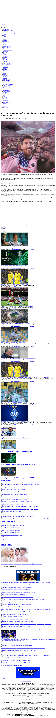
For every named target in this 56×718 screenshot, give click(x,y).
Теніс (4, 36)
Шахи (4, 73)
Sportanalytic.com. (7, 175)
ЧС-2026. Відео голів (8, 521)
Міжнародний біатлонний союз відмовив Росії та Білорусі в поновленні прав (19, 592)
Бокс (4, 35)
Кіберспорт (6, 41)
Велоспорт (5, 69)
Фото (4, 42)
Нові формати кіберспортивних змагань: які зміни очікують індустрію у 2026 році (20, 509)
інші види (5, 75)
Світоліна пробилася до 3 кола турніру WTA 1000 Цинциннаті (15, 611)
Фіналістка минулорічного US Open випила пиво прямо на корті (16, 587)
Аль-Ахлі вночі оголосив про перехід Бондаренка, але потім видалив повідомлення (20, 491)
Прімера (5, 57)
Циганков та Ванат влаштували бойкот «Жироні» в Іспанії (14, 284)
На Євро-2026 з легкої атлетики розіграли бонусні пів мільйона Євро (17, 597)
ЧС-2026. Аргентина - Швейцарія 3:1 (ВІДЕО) (11, 535)
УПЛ (4, 53)
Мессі (2, 227)
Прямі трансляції (7, 46)
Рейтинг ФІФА (6, 80)
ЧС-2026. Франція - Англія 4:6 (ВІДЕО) (10, 527)
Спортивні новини (7, 539)
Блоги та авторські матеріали (10, 33)
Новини (5, 78)
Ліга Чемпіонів (6, 47)
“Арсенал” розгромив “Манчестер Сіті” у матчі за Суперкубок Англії (17, 306)
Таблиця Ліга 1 (6, 86)
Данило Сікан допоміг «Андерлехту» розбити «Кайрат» (14, 494)
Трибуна (5, 76)
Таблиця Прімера (7, 85)
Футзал (5, 65)
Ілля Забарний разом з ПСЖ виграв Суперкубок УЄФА (17, 478)
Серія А (5, 59)
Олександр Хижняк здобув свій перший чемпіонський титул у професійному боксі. (20, 484)
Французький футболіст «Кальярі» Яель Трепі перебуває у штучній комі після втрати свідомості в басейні (25, 582)
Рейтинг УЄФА (7, 79)
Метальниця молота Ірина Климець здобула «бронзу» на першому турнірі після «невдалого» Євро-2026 (25, 518)
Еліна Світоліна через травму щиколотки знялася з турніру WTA (16, 584)
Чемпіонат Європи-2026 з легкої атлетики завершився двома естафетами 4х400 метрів (21, 629)
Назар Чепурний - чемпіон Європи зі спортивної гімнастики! (15, 487)
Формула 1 (5, 37)
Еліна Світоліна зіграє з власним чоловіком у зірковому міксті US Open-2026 (18, 602)
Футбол (5, 34)
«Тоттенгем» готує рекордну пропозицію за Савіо (12, 496)
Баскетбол (5, 40)
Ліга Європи (6, 48)
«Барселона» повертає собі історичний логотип (12, 504)
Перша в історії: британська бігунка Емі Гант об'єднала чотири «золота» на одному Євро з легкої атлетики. (26, 609)
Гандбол (5, 70)
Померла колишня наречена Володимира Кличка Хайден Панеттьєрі (21, 564)
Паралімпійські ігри (8, 30)
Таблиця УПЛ (6, 81)
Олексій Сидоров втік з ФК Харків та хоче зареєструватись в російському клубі (19, 506)
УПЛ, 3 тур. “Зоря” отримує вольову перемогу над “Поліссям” (15, 614)
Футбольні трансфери (8, 64)
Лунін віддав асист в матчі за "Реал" (9, 246)
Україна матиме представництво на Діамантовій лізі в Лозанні (15, 589)
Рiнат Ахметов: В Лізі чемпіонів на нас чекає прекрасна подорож (16, 604)
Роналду (6, 227)
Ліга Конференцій (7, 50)
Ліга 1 (4, 58)
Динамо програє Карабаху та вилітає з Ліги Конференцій (14, 265)
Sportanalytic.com (9, 202)
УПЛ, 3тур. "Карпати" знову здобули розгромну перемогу (14, 402)
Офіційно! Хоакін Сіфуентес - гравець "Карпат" (12, 511)
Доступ (5, 61)
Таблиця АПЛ (6, 83)
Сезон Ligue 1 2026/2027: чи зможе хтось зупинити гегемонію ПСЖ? (17, 501)
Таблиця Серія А (7, 87)
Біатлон (5, 68)
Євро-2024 (5, 51)
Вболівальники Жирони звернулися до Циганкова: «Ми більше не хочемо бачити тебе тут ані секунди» (25, 377)
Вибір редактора (6, 545)
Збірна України (6, 63)
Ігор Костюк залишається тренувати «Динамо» (15, 438)
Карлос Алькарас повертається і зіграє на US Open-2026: (14, 499)
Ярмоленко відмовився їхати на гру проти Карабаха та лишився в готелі (17, 421)
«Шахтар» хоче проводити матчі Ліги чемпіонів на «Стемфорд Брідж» (17, 323)
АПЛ (4, 54)
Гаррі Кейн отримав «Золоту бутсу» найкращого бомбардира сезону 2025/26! (18, 516)
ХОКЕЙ (5, 97)
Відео (4, 44)
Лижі (4, 74)
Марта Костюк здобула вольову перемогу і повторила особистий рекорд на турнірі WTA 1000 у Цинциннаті (26, 624)
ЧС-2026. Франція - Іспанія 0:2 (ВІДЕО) (10, 532)
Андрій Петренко (15, 249)
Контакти (5, 107)
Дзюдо (4, 71)
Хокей (4, 39)
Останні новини (6, 481)
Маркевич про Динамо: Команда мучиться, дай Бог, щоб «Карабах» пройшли (19, 358)
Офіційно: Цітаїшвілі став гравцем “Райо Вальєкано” (13, 342)
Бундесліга (5, 56)
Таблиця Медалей (7, 31)
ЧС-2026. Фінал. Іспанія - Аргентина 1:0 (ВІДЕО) (12, 525)
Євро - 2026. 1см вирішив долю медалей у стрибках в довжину (15, 626)
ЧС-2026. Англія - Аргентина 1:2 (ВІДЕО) (10, 530)
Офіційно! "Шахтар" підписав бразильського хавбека (13, 489)
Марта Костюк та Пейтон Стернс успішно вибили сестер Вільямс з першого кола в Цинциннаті (23, 599)
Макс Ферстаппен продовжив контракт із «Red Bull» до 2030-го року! (17, 514)
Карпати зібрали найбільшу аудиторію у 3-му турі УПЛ (13, 594)
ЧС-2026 (5, 52)
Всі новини (6, 29)
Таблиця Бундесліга (8, 84)
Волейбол (5, 67)
